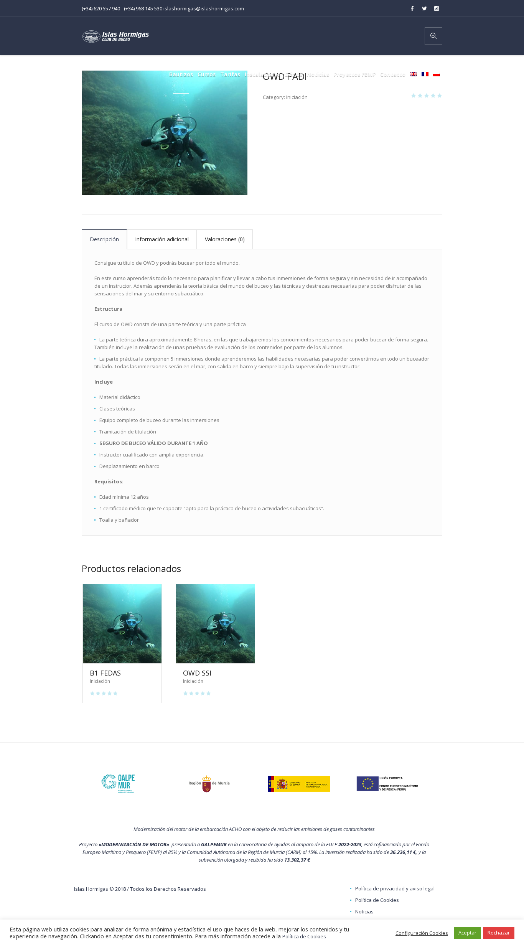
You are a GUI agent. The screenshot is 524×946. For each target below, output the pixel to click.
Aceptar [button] (467, 932)
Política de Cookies (304, 936)
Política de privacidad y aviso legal (395, 888)
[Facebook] (412, 8)
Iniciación (297, 97)
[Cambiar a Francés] (425, 74)
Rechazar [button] (499, 932)
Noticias (364, 911)
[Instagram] (436, 8)
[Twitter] (424, 8)
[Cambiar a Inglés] (413, 74)
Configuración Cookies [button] (421, 933)
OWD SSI (197, 672)
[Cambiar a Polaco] (436, 74)
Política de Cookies (377, 900)
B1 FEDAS (105, 672)
